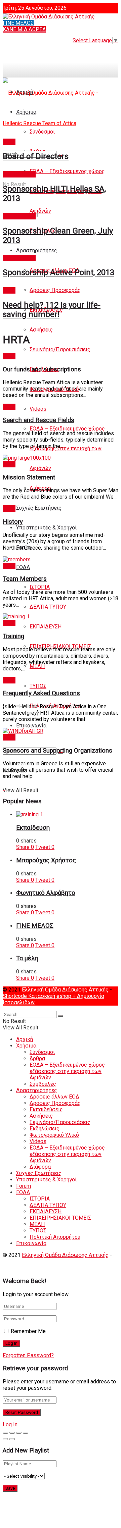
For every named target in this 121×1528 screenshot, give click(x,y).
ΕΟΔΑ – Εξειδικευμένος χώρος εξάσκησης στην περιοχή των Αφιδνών (67, 448)
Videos (38, 409)
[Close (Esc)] (5, 1433)
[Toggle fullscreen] (19, 1433)
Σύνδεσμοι (42, 1052)
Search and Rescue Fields (38, 420)
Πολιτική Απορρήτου (55, 1237)
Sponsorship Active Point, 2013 (58, 272)
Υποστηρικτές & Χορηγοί (46, 527)
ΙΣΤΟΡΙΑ (40, 587)
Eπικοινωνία (31, 725)
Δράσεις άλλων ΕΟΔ (54, 1096)
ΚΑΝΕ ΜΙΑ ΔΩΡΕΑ (24, 29)
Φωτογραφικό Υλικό (54, 1135)
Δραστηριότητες (36, 250)
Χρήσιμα (26, 1045)
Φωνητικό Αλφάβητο (45, 893)
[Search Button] (60, 1016)
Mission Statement (29, 477)
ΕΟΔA (23, 567)
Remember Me (28, 1331)
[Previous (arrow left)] (5, 1439)
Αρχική (24, 1039)
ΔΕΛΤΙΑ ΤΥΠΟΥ (48, 607)
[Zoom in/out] (25, 1433)
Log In (10, 1424)
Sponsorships (19, 174)
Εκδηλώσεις (44, 1128)
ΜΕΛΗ (37, 666)
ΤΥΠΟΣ (38, 686)
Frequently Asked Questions (41, 693)
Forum (23, 1186)
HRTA (9, 142)
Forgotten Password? (28, 1355)
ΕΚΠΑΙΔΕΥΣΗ (46, 626)
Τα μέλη (27, 958)
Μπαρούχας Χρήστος (46, 860)
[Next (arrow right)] (12, 1439)
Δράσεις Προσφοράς (55, 290)
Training (13, 636)
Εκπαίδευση (33, 827)
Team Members (25, 578)
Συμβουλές (43, 1084)
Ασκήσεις (41, 329)
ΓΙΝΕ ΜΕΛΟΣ (18, 23)
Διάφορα (40, 1167)
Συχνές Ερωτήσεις (39, 508)
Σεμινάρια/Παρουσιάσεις (60, 349)
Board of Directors (36, 156)
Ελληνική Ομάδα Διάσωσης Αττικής (65, 989)
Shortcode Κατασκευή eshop (38, 996)
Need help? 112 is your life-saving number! (51, 309)
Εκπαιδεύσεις (46, 1109)
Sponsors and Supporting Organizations (57, 750)
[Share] (12, 1433)
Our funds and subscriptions (42, 369)
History (13, 521)
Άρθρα (37, 1058)
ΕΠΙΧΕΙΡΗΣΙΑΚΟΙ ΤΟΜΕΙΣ (60, 1218)
